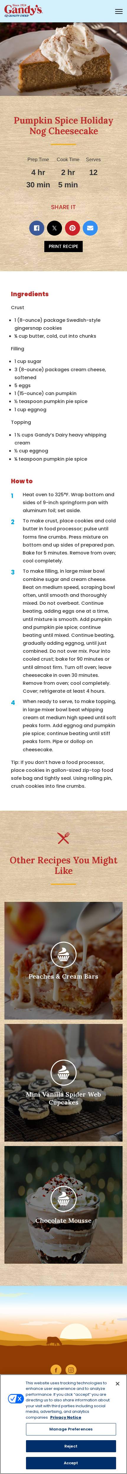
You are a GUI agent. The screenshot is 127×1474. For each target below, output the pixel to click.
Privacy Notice (65, 1417)
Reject (70, 1446)
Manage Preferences (70, 1429)
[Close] (117, 1383)
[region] (63, 1424)
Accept (71, 1463)
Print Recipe (63, 246)
